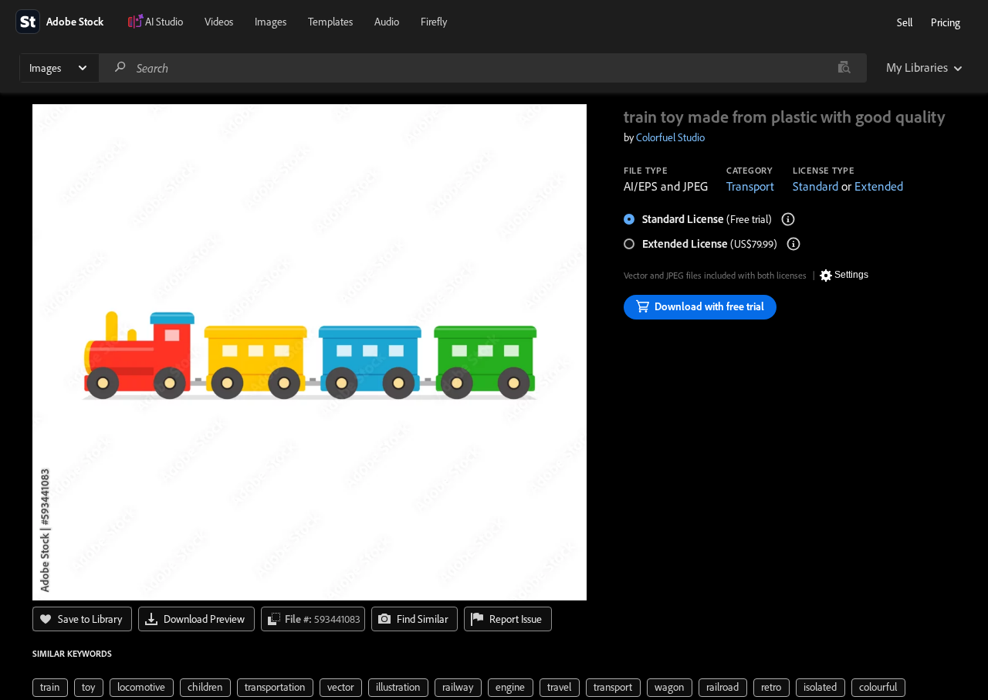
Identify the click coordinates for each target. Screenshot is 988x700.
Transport (750, 186)
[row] (50, 687)
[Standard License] (788, 219)
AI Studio (164, 22)
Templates (330, 22)
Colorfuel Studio (670, 137)
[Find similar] (844, 68)
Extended (878, 186)
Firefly (434, 22)
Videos (219, 22)
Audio (386, 22)
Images (270, 22)
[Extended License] (793, 244)
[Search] (120, 67)
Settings (851, 274)
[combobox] (482, 68)
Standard (815, 186)
